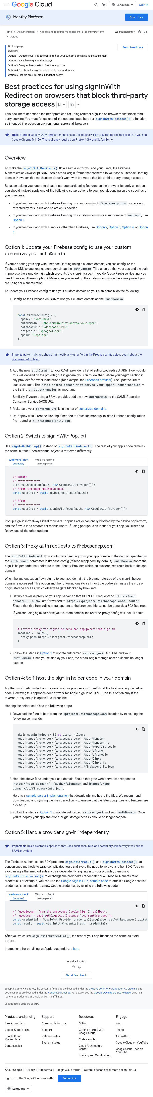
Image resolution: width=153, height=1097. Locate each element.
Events (120, 1029)
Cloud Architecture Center (90, 1047)
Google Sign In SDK (74, 881)
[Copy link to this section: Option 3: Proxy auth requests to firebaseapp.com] (118, 546)
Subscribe (69, 1078)
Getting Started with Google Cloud (91, 1031)
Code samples (88, 1039)
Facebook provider (98, 380)
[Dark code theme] (137, 309)
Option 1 (19, 220)
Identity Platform (28, 17)
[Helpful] (139, 32)
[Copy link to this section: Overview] (30, 158)
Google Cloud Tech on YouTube (129, 1050)
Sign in (143, 4)
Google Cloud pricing (17, 1029)
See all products (15, 1023)
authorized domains (92, 409)
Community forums (54, 1023)
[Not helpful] (145, 32)
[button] (18, 461)
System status (51, 1042)
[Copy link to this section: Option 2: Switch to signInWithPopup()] (90, 436)
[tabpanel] (76, 490)
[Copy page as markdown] (72, 104)
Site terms (45, 1069)
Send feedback (133, 47)
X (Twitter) (122, 1036)
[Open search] (96, 4)
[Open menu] (6, 5)
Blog (119, 1023)
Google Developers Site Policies (112, 992)
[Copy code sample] (143, 309)
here (76, 949)
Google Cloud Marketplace (13, 1038)
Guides (14, 36)
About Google (13, 1069)
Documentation (26, 31)
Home (8, 31)
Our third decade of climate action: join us (110, 1069)
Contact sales (13, 1045)
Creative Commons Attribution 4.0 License (113, 988)
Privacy (30, 1069)
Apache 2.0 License (59, 992)
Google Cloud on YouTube (132, 1042)
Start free (136, 17)
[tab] (18, 461)
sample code (99, 881)
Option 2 (101, 227)
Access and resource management (60, 31)
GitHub (83, 1023)
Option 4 (128, 227)
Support (47, 1029)
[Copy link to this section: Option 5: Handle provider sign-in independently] (113, 832)
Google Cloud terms (68, 1069)
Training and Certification (94, 1055)
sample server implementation (47, 795)
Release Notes (51, 1036)
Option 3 (115, 227)
